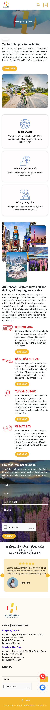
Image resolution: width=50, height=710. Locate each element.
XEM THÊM (10, 68)
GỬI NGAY (9, 536)
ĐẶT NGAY (22, 352)
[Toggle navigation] (45, 5)
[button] (2, 575)
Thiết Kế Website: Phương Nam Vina (34, 705)
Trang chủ (20, 21)
